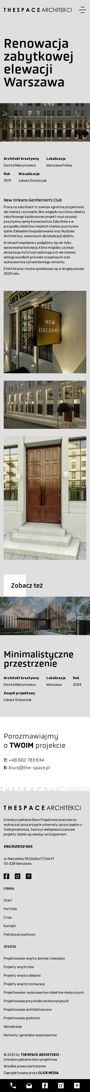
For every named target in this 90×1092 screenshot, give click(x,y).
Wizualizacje (13, 1027)
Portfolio (10, 909)
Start (8, 900)
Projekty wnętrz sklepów (22, 976)
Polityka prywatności (19, 935)
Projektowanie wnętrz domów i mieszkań (34, 959)
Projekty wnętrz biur (19, 967)
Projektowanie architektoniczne (28, 1010)
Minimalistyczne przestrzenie (39, 659)
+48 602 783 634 (26, 760)
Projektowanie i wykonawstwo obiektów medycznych (44, 993)
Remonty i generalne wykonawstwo (30, 1035)
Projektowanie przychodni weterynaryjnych (36, 1001)
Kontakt (10, 926)
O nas (8, 918)
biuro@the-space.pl (29, 767)
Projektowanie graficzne (22, 1018)
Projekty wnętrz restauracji (24, 984)
